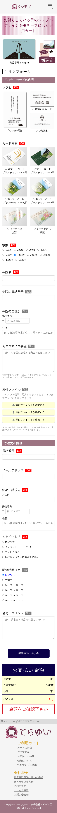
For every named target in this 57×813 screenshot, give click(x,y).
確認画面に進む (27, 653)
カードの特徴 (24, 747)
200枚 (20, 250)
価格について (24, 760)
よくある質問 (21, 790)
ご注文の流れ (24, 752)
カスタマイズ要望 (14, 346)
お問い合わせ (21, 794)
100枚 (8, 250)
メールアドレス (13, 470)
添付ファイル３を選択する (30, 419)
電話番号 (8, 451)
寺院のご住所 (11, 311)
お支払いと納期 (25, 756)
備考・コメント (13, 613)
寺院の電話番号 (13, 291)
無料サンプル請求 (27, 765)
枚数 (5, 245)
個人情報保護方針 (23, 782)
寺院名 (6, 272)
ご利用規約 (20, 786)
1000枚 (21, 255)
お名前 (6, 494)
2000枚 (34, 255)
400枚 (43, 250)
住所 (4, 328)
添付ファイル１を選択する (30, 405)
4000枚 (9, 260)
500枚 (8, 255)
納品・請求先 (11, 490)
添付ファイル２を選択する (30, 412)
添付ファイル (11, 389)
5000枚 (22, 260)
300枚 (31, 250)
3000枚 (46, 255)
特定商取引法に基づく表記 (28, 777)
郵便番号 (7, 315)
